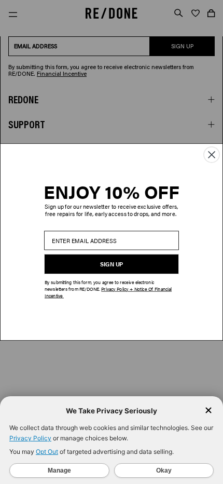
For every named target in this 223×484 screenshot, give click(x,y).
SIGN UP (111, 264)
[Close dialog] (211, 155)
